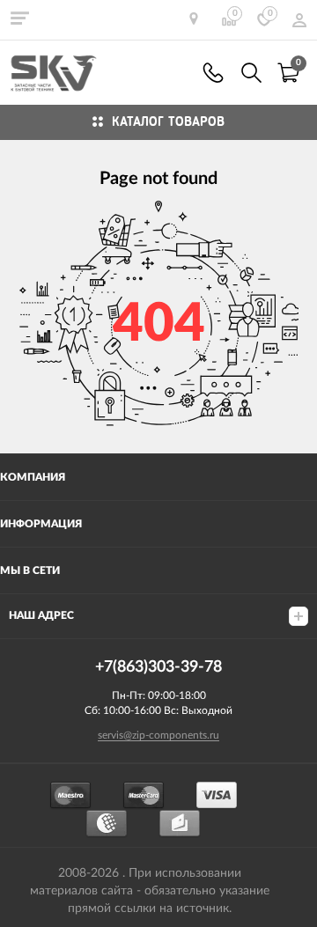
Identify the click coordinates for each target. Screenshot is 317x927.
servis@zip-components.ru (158, 735)
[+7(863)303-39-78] (213, 73)
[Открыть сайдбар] (19, 17)
